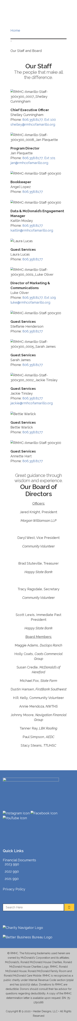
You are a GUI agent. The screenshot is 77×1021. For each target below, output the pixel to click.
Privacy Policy (14, 889)
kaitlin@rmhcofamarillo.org (31, 230)
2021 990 (12, 879)
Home (15, 30)
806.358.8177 (32, 192)
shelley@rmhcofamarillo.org (32, 124)
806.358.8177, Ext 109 (39, 298)
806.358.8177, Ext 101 (38, 158)
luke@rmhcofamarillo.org (30, 302)
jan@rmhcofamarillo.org (29, 163)
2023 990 (12, 864)
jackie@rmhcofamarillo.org (31, 403)
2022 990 (12, 871)
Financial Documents (19, 860)
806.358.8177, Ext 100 (39, 120)
